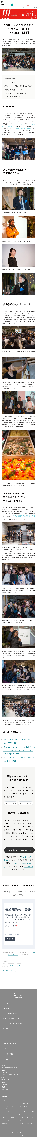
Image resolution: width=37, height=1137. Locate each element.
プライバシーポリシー (18, 1132)
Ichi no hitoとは (10, 82)
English (6, 1059)
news (5, 1034)
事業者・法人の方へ (10, 1044)
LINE (19, 965)
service (6, 1008)
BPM (8, 313)
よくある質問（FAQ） (11, 1054)
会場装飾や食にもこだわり (14, 89)
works (5, 1029)
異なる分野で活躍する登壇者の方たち (18, 86)
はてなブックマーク (9, 970)
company (6, 1039)
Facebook (11, 965)
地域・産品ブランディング (12, 1024)
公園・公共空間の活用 (11, 1018)
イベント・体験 (11, 803)
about (5, 1003)
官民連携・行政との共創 (12, 1013)
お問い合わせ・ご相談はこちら (19, 850)
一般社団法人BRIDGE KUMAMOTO (23, 129)
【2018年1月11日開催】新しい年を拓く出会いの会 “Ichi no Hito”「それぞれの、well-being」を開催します (19, 750)
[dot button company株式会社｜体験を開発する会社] (4, 4)
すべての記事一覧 (25, 803)
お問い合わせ (8, 1049)
